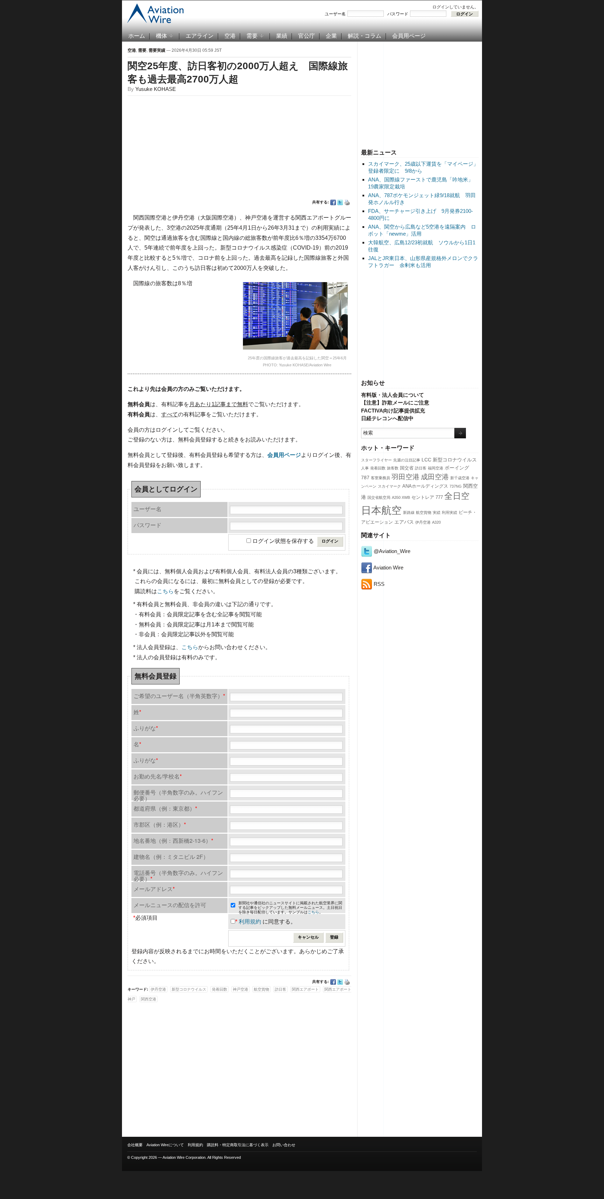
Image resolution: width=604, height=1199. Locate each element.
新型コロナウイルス (455, 459)
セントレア (422, 497)
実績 (436, 512)
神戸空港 (240, 989)
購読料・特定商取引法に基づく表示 (237, 1145)
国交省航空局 (378, 497)
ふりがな (146, 728)
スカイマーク (389, 486)
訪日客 (420, 468)
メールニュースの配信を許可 (170, 905)
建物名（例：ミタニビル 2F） (171, 857)
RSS (378, 584)
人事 (365, 468)
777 (439, 497)
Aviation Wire (387, 567)
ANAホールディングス (425, 486)
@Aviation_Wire (391, 551)
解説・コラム (364, 36)
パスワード (397, 14)
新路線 (409, 512)
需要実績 (157, 50)
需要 (252, 36)
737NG (456, 486)
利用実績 (449, 512)
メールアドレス (154, 889)
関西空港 (148, 999)
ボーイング (457, 468)
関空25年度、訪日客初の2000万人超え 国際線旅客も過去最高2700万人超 (238, 72)
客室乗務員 (380, 478)
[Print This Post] (347, 202)
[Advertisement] (420, 94)
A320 (436, 522)
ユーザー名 (335, 14)
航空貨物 (423, 512)
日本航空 (381, 510)
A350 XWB (401, 497)
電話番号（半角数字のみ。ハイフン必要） (178, 875)
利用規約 (250, 922)
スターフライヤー (376, 460)
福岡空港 (435, 468)
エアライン (200, 36)
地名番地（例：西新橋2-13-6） (173, 841)
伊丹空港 (423, 522)
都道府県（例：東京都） (165, 808)
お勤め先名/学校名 (158, 776)
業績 (281, 36)
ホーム (136, 36)
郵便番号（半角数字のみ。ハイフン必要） (178, 794)
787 (365, 477)
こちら (165, 591)
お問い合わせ (283, 1145)
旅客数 (392, 468)
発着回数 (378, 468)
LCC (426, 459)
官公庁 (306, 36)
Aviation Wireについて (165, 1145)
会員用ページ (409, 36)
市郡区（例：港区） (160, 824)
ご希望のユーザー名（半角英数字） (179, 696)
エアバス (404, 522)
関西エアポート (305, 989)
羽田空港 (405, 477)
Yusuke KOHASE (155, 89)
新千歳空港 (459, 478)
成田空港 (435, 477)
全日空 (456, 496)
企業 (331, 36)
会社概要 (135, 1145)
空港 (230, 36)
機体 (161, 36)
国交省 (407, 468)
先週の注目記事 (406, 460)
